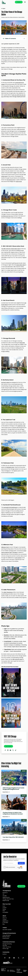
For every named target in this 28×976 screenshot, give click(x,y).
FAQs (4, 910)
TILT (3, 894)
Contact (4, 919)
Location (5, 907)
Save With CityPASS (7, 929)
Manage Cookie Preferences (19, 971)
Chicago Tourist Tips (5, 17)
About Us (5, 917)
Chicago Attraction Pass (8, 898)
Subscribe (21, 863)
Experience (5, 892)
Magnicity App (6, 900)
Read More (5, 792)
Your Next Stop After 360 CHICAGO (13, 837)
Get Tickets (8, 746)
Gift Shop (5, 945)
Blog (3, 924)
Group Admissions (7, 935)
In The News (5, 922)
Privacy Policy (25, 971)
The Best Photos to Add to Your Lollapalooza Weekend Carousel (13, 813)
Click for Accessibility (12, 971)
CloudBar (5, 895)
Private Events (6, 938)
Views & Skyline (21, 17)
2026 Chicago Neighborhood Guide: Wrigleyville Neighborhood (13, 788)
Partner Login (6, 948)
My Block (5, 954)
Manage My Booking (7, 943)
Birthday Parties (6, 936)
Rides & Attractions (14, 17)
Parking (4, 909)
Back (4, 8)
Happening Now (6, 897)
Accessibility (5, 912)
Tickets (19, 2)
